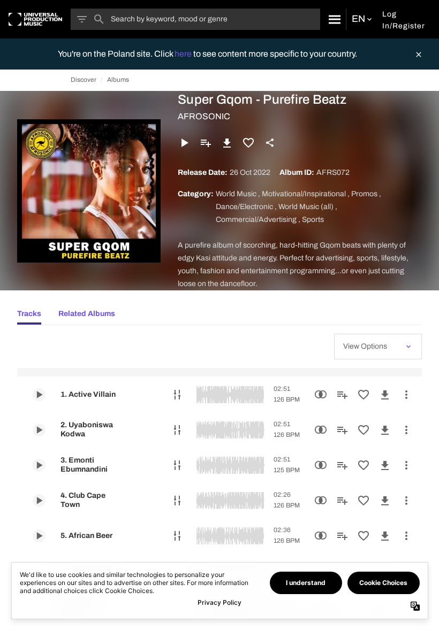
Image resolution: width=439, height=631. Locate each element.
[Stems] (177, 394)
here (184, 53)
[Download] (227, 142)
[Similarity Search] (320, 394)
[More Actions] (406, 394)
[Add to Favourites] (248, 142)
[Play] (184, 142)
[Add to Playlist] (205, 142)
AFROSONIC (204, 116)
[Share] (269, 142)
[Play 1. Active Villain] (39, 394)
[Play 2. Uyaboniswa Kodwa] (39, 430)
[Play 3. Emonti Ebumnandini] (39, 465)
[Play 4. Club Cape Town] (39, 500)
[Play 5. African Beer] (39, 536)
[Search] (333, 19)
